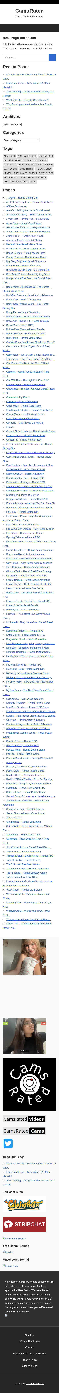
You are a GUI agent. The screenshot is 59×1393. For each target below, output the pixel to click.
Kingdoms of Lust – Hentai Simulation (26, 639)
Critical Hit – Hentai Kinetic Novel (24, 439)
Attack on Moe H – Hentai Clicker (24, 240)
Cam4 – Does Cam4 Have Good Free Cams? (30, 342)
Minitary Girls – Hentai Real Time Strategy (29, 677)
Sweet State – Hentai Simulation (23, 851)
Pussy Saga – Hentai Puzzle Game (25, 770)
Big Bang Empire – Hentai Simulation (26, 261)
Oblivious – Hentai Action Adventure (25, 720)
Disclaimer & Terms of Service (22, 495)
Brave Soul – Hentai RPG (20, 325)
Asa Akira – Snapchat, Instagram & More (28, 227)
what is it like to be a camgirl (20, 182)
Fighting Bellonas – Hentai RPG (23, 537)
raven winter (46, 173)
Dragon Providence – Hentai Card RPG (27, 499)
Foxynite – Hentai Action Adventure (25, 554)
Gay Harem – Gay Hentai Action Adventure (29, 563)
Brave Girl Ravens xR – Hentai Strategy (27, 321)
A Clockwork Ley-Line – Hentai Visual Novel (29, 202)
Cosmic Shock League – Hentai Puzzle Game (30, 431)
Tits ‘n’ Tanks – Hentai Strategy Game (26, 872)
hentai (7, 173)
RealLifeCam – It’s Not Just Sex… (24, 775)
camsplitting (27, 169)
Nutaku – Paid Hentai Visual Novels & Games (30, 715)
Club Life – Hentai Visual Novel (23, 418)
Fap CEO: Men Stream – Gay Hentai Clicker (30, 529)
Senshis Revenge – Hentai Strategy (25, 809)
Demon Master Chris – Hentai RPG (25, 478)
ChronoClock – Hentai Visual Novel (25, 414)
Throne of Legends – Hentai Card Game (27, 868)
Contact (10, 427)
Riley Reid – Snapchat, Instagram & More (28, 783)
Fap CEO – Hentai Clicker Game (23, 524)
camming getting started (39, 165)
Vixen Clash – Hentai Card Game (24, 889)
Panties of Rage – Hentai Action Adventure (29, 724)
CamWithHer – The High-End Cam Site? (27, 380)
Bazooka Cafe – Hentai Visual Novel (25, 248)
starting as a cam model (33, 177)
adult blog (10, 156)
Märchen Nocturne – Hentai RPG (24, 664)
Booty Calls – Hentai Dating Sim (23, 299)
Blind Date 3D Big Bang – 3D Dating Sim (28, 270)
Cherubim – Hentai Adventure (22, 401)
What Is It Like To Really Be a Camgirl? (27, 100)
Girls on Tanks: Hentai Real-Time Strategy (28, 571)
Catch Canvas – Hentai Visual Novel (25, 384)
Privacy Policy (14, 762)
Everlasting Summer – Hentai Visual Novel (29, 507)
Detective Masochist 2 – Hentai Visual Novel (30, 490)
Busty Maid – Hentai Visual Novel (24, 338)
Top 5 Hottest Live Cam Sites (22, 877)
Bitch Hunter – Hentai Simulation (23, 265)
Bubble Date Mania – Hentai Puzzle (25, 329)
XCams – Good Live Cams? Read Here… (28, 919)
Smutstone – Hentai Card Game (23, 834)
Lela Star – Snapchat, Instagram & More (27, 647)
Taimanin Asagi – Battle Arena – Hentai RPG (30, 855)
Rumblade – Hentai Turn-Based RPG (26, 787)
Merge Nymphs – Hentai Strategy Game (27, 673)
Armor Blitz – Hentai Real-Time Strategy (27, 219)
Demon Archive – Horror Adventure (25, 473)
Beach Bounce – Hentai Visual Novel (26, 253)
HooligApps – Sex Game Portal (23, 609)
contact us (22, 1303)
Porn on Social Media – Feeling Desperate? (29, 758)
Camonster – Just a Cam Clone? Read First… (31, 354)
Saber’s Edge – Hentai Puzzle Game (26, 792)
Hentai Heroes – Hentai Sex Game (24, 588)
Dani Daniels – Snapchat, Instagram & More (29, 465)
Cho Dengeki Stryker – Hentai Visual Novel (29, 410)
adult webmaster (27, 156)
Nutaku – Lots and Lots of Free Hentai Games (30, 711)
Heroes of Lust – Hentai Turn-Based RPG (28, 601)
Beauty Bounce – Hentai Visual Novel (26, 257)
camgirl (43, 160)
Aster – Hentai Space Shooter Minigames (28, 231)
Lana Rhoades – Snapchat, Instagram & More (30, 643)
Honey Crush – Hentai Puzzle (22, 605)
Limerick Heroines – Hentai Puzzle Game (28, 652)
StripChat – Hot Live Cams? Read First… (28, 847)
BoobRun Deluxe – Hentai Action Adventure (29, 295)
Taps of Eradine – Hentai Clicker (23, 860)
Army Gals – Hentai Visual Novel (24, 223)
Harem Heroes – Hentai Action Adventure (28, 580)
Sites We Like (13, 817)
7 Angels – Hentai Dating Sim (22, 197)
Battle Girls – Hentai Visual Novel (24, 244)
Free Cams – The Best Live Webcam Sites (29, 558)
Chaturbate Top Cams (18, 397)
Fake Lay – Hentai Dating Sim (22, 512)
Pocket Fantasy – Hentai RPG (22, 745)
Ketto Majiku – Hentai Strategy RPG (25, 635)
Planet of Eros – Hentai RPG (21, 741)
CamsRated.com (35, 1383)
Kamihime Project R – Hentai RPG (24, 630)
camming (19, 165)
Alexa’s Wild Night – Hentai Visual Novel (28, 210)
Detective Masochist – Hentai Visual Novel (29, 486)
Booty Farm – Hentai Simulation (23, 312)
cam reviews (10, 169)
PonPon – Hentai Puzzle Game (22, 754)
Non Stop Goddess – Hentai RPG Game (27, 707)
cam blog (32, 160)
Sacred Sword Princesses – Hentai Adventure (30, 796)
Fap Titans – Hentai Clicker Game (24, 533)
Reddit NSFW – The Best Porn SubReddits (29, 779)
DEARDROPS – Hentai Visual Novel (25, 469)
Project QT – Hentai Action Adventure (26, 766)
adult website (46, 156)
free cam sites (44, 169)
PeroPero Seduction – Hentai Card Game (28, 728)
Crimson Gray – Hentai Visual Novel (25, 435)
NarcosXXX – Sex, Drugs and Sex (24, 698)
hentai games (20, 173)
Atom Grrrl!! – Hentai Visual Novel (24, 236)
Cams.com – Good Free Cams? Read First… (30, 359)
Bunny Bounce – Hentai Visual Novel (26, 333)
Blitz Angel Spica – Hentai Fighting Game (28, 274)
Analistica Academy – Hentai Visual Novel (28, 214)
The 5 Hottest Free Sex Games (23, 864)
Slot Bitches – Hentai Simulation (23, 821)
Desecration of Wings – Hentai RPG (25, 482)
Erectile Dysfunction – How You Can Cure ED (30, 503)
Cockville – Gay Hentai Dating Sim (24, 422)
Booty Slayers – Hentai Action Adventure (28, 316)
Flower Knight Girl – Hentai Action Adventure (30, 550)
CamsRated (29, 11)
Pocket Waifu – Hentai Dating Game (25, 749)
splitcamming (11, 177)
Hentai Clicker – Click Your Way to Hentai (28, 584)
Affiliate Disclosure (16, 206)
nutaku (33, 173)
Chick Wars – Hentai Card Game (23, 405)
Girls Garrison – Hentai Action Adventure (28, 567)
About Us (30, 1335)
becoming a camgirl (14, 160)
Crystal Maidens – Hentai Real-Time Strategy (30, 452)
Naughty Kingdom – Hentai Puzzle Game (28, 703)
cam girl (8, 165)
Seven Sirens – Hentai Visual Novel (25, 813)
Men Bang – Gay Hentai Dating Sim (25, 669)
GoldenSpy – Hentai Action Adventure (26, 575)
